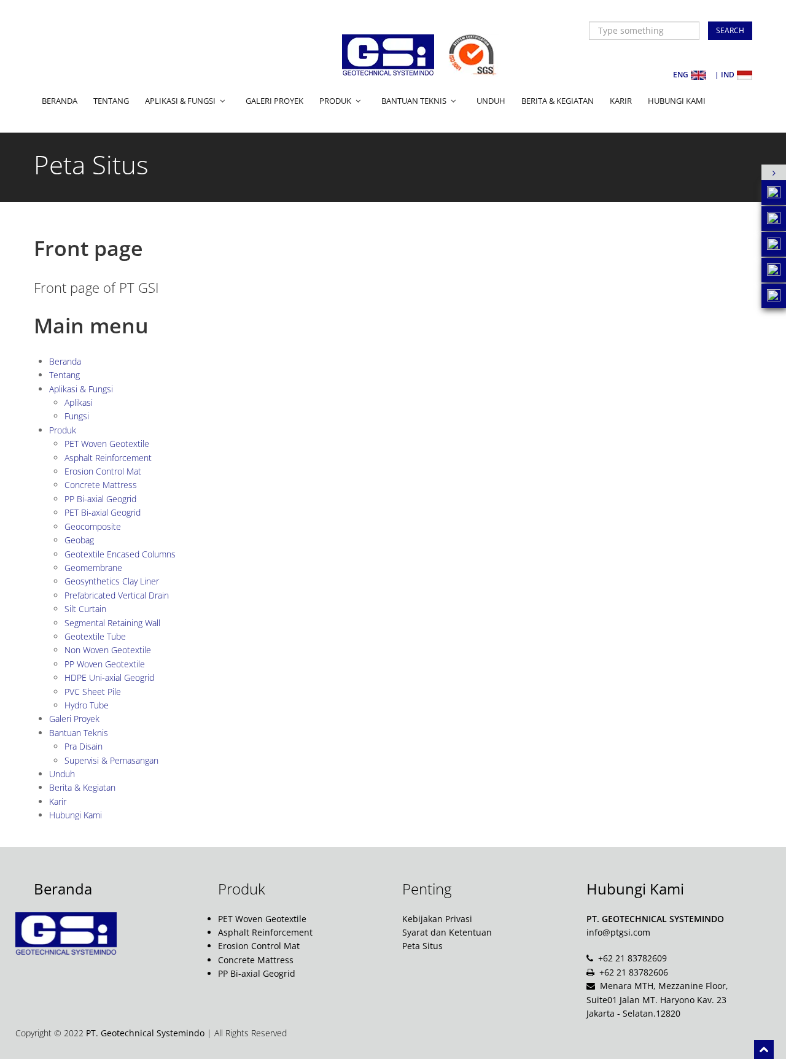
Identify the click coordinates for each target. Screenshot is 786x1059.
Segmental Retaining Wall (112, 623)
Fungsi (76, 416)
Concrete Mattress (100, 485)
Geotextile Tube (95, 636)
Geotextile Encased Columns (120, 554)
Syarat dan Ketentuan (447, 932)
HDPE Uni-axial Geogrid (109, 677)
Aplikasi (78, 402)
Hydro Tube (86, 705)
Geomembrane (93, 567)
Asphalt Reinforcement (108, 458)
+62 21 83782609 (632, 958)
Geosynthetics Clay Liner (111, 581)
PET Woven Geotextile (106, 443)
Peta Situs (422, 946)
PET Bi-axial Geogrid (102, 512)
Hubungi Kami (677, 100)
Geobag (79, 540)
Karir (621, 100)
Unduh (491, 100)
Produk (62, 430)
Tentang (111, 100)
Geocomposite (92, 526)
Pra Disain (83, 746)
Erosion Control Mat (102, 471)
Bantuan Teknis (78, 733)
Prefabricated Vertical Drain (116, 595)
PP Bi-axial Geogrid (100, 499)
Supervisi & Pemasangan (111, 760)
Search (730, 30)
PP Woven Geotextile (104, 664)
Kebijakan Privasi (437, 919)
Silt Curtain (85, 609)
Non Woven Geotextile (107, 650)
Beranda (59, 100)
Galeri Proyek (274, 100)
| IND (724, 74)
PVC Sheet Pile (92, 691)
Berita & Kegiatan (557, 100)
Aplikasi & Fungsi (81, 389)
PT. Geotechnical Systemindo (145, 1033)
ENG (680, 74)
